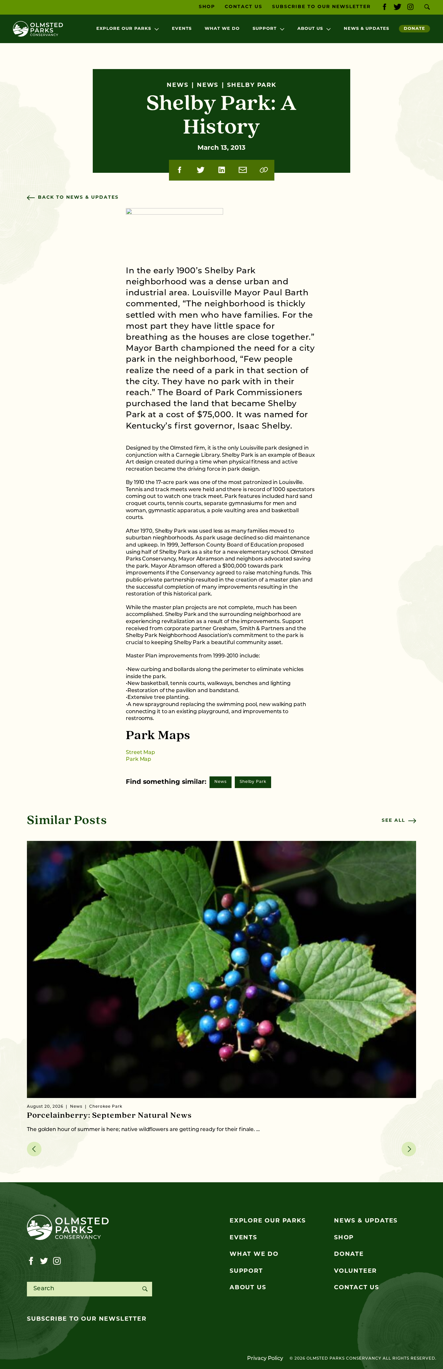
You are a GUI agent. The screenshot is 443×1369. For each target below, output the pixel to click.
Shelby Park (253, 782)
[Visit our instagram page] (410, 7)
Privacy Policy (265, 1358)
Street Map (140, 752)
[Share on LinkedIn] (222, 170)
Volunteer (355, 1271)
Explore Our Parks (123, 29)
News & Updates (366, 29)
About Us (310, 29)
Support (265, 29)
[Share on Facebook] (179, 170)
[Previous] (34, 1149)
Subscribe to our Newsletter (321, 7)
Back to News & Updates (78, 197)
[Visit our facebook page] (384, 7)
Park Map (138, 759)
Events (182, 29)
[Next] (408, 1149)
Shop (207, 7)
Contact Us (243, 7)
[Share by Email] (243, 170)
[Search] (145, 1289)
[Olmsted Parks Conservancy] (38, 29)
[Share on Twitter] (201, 170)
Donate (414, 29)
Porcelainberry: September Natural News (109, 1116)
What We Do (222, 29)
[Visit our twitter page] (397, 7)
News (220, 782)
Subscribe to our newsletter (87, 1319)
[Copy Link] (264, 170)
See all (393, 820)
